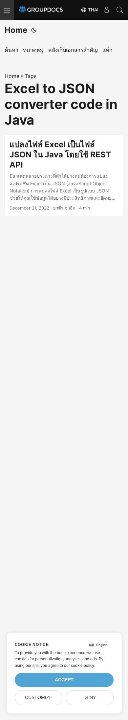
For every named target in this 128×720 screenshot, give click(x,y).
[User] (106, 10)
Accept (64, 679)
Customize (38, 697)
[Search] (120, 10)
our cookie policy (79, 665)
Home (16, 30)
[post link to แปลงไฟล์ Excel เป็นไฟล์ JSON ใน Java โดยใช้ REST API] (64, 175)
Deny (89, 697)
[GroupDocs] (41, 10)
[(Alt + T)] (34, 30)
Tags (30, 76)
